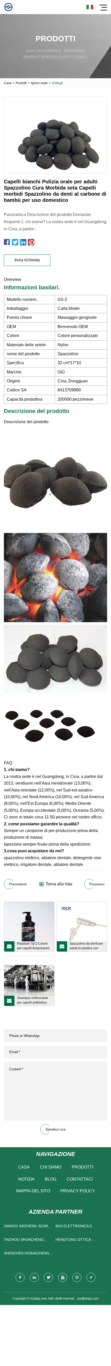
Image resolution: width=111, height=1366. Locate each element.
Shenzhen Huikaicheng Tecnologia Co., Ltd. (26, 1254)
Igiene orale (39, 83)
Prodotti (21, 83)
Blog (50, 1179)
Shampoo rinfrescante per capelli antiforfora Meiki (32, 1001)
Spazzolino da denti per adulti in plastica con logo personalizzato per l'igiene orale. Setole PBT (86, 947)
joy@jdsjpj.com (88, 1298)
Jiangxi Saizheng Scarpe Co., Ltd (28, 1227)
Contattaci (80, 1179)
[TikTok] (91, 1277)
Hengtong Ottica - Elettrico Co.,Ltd (74, 1241)
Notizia (26, 1179)
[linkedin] (34, 1277)
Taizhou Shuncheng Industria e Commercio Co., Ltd (27, 1241)
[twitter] (48, 1277)
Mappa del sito (33, 1191)
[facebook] (20, 1277)
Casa (7, 83)
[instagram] (76, 1277)
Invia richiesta (27, 260)
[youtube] (62, 1277)
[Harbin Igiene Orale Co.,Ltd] (8, 7)
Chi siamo (50, 1167)
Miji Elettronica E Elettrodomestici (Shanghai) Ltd (74, 1227)
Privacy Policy (77, 1191)
